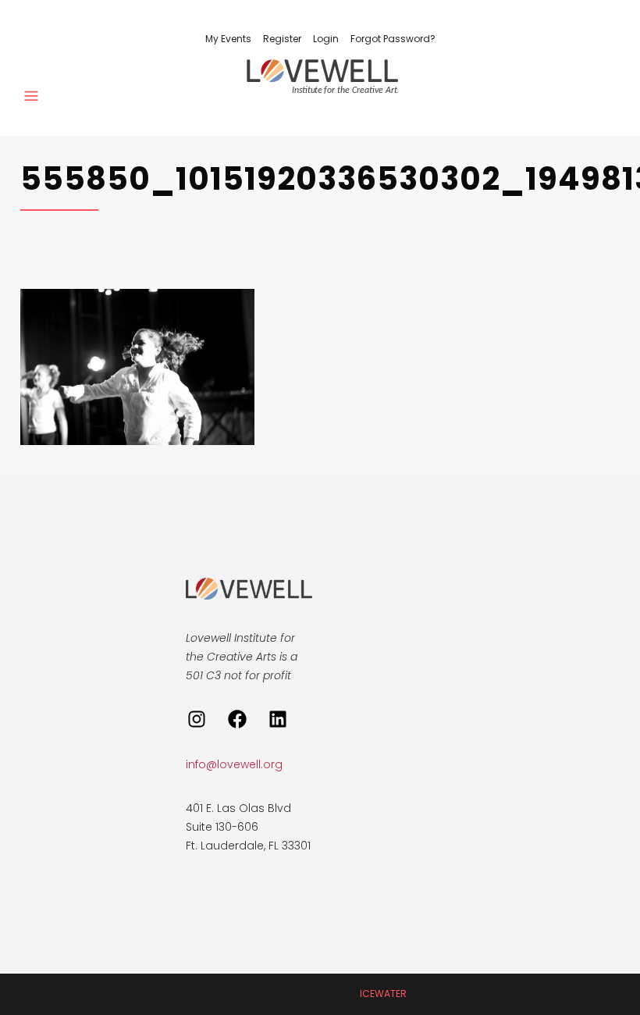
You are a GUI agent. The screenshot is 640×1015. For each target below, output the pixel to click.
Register (282, 38)
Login (326, 38)
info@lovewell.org (234, 764)
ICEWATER (383, 993)
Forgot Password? (393, 38)
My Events (228, 38)
